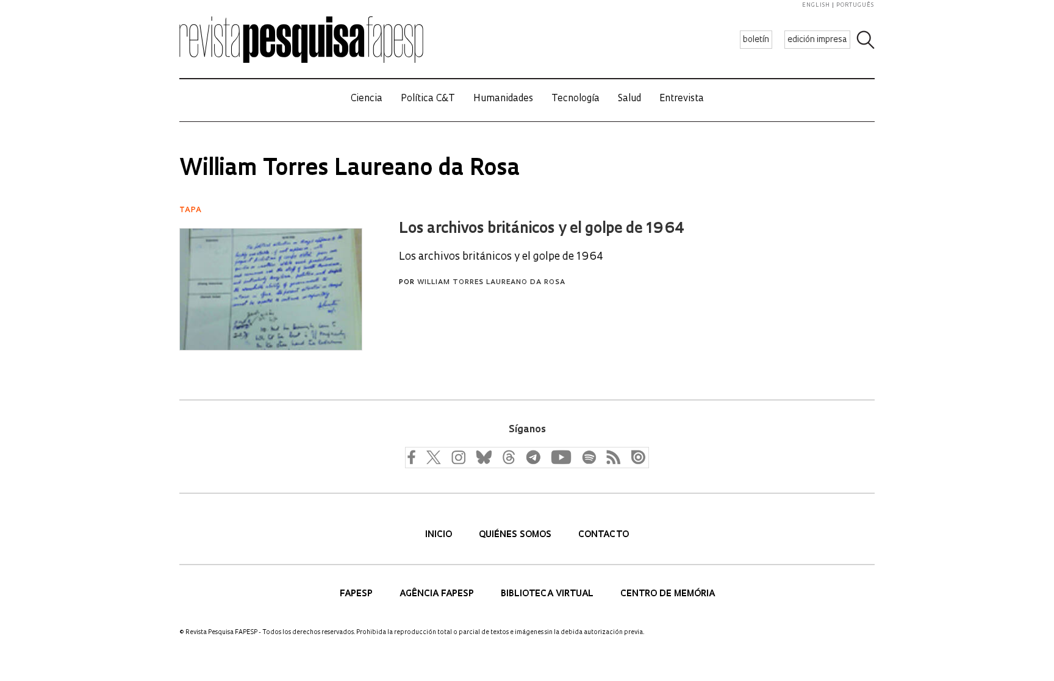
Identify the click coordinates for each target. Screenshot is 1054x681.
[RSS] (610, 456)
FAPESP (357, 594)
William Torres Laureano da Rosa (491, 282)
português (855, 5)
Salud (629, 99)
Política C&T (428, 99)
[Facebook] (414, 456)
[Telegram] (532, 456)
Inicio (439, 535)
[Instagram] (457, 456)
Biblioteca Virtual (548, 594)
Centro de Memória (667, 594)
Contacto (603, 535)
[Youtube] (561, 456)
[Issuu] (635, 456)
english (816, 5)
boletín (756, 40)
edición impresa (817, 40)
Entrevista (681, 99)
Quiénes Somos (516, 535)
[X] (434, 456)
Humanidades (503, 99)
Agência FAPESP (438, 594)
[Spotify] (588, 456)
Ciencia (366, 99)
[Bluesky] (482, 456)
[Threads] (508, 456)
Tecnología (575, 99)
